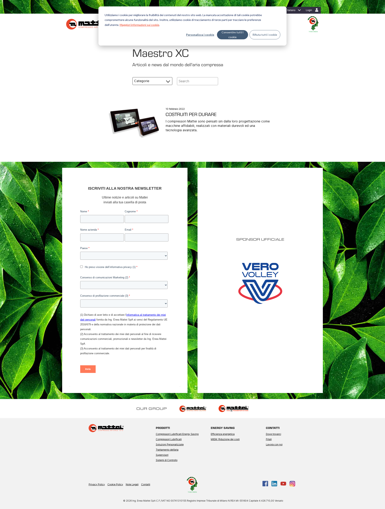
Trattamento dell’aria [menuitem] (167, 450)
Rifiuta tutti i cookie (264, 34)
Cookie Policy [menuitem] (115, 484)
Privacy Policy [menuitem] (97, 484)
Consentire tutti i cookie (232, 35)
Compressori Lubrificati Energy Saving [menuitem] (177, 434)
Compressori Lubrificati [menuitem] (169, 439)
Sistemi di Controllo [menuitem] (166, 460)
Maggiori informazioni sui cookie (139, 24)
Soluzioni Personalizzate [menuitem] (170, 444)
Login (309, 10)
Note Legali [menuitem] (132, 484)
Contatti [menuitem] (145, 484)
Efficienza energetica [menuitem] (223, 434)
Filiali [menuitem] (269, 439)
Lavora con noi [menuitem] (274, 444)
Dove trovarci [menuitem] (273, 434)
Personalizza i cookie (200, 34)
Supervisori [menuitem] (162, 455)
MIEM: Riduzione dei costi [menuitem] (225, 439)
